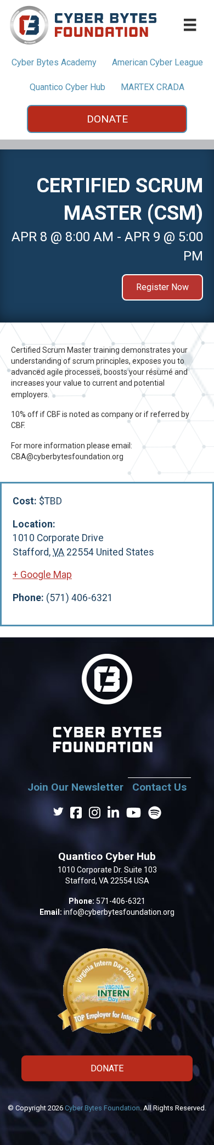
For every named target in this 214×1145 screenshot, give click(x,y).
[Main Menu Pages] (190, 24)
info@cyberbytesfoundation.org (119, 912)
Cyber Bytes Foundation (102, 1108)
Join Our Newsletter (75, 787)
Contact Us (159, 787)
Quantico (67, 87)
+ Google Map (42, 574)
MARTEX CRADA (152, 87)
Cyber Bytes (54, 62)
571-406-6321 (120, 901)
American (157, 62)
